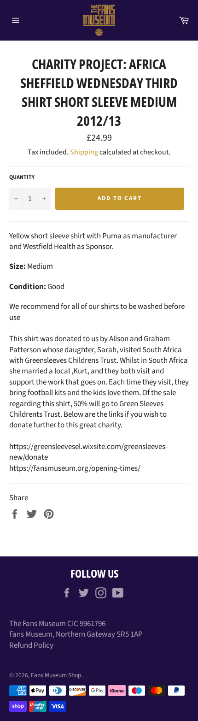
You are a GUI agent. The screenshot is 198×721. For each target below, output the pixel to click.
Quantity (22, 177)
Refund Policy (31, 645)
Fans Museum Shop (56, 675)
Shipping (84, 152)
